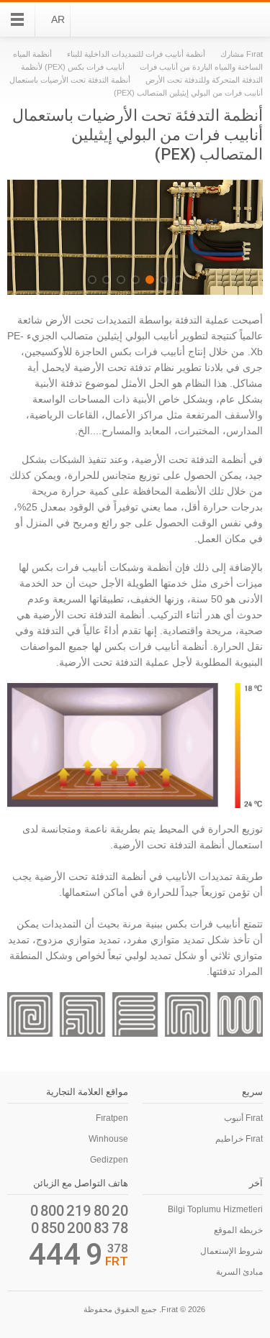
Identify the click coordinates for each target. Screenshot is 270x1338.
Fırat (224, 19)
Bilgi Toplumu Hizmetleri (215, 1209)
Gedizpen (109, 1160)
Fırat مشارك (241, 54)
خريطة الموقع (238, 1230)
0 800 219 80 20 (79, 1210)
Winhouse (108, 1139)
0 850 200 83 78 (79, 1228)
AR (58, 19)
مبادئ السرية (239, 1272)
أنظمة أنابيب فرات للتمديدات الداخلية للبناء (136, 54)
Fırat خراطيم (239, 1139)
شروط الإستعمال (231, 1251)
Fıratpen (112, 1118)
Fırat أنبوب (243, 1118)
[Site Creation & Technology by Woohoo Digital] (27, 1311)
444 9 (66, 1255)
